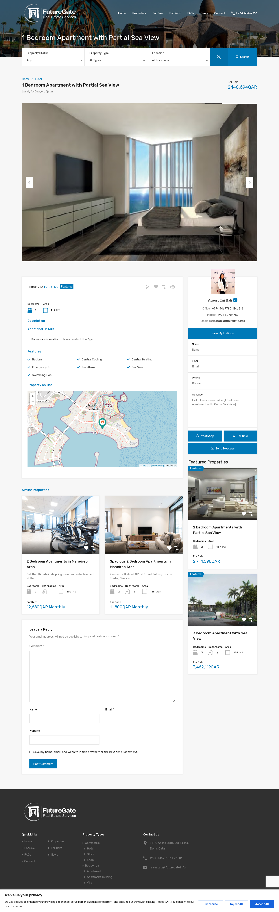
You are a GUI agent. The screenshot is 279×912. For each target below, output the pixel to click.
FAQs (190, 13)
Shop (90, 860)
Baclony (37, 359)
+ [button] (33, 396)
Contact (219, 13)
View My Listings (223, 333)
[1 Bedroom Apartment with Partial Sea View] (102, 423)
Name (34, 709)
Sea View (137, 367)
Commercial (92, 843)
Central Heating (142, 359)
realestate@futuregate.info (227, 321)
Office (90, 854)
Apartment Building (99, 877)
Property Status (38, 53)
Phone (196, 377)
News (204, 13)
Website (34, 730)
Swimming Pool (42, 375)
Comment (37, 646)
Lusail (38, 79)
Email (109, 709)
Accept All (262, 904)
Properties (139, 13)
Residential (92, 865)
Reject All (236, 904)
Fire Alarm (88, 367)
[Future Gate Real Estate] (50, 21)
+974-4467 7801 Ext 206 (166, 858)
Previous (29, 182)
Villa (89, 882)
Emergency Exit (42, 367)
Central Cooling (92, 359)
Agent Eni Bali (220, 300)
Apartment (94, 871)
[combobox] (53, 61)
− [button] (33, 401)
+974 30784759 (228, 315)
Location (158, 53)
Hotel (90, 848)
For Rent (175, 13)
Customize (210, 904)
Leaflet (143, 465)
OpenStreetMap (157, 465)
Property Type (99, 53)
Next (249, 182)
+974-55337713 (246, 13)
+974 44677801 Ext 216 (227, 308)
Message (197, 394)
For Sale (157, 13)
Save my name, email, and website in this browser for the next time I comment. (85, 752)
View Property (60, 542)
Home (122, 13)
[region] (139, 900)
